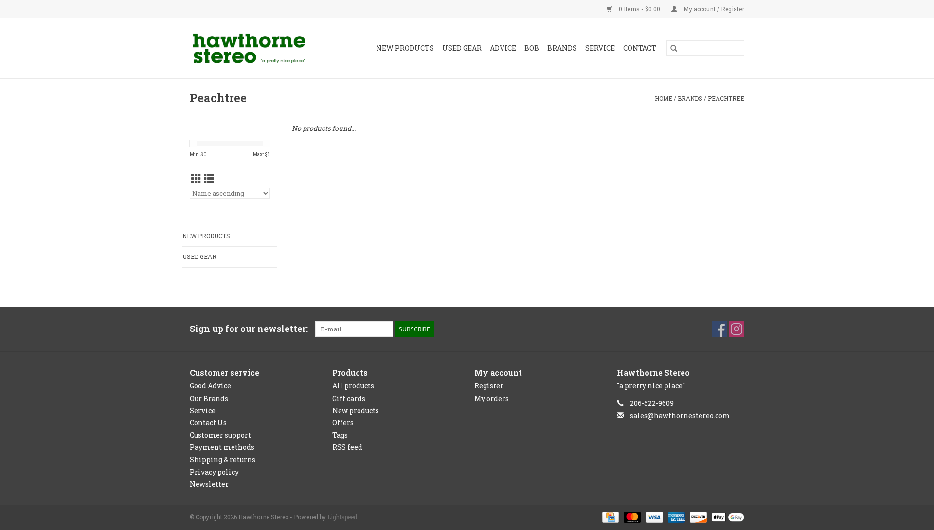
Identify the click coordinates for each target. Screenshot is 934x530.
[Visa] (653, 516)
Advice (503, 48)
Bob (531, 48)
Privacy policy (214, 471)
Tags (340, 434)
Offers (343, 422)
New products (355, 410)
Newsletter (209, 484)
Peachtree (726, 98)
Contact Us (208, 422)
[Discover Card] (697, 516)
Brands (562, 48)
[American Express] (675, 516)
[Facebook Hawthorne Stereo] (719, 329)
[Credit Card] (609, 516)
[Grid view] (196, 178)
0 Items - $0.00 (639, 9)
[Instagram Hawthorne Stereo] (736, 329)
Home (663, 98)
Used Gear (462, 48)
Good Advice (210, 385)
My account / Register (713, 9)
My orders (491, 398)
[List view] (209, 178)
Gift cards (348, 398)
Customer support (220, 434)
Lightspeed (342, 517)
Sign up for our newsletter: (249, 329)
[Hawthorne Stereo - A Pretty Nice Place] (257, 48)
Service (600, 48)
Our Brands (209, 398)
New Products (405, 48)
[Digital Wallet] (726, 516)
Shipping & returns (222, 459)
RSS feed (347, 447)
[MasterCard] (631, 516)
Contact (639, 48)
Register (488, 385)
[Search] (673, 48)
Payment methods (222, 447)
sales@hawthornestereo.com (680, 415)
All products (353, 385)
